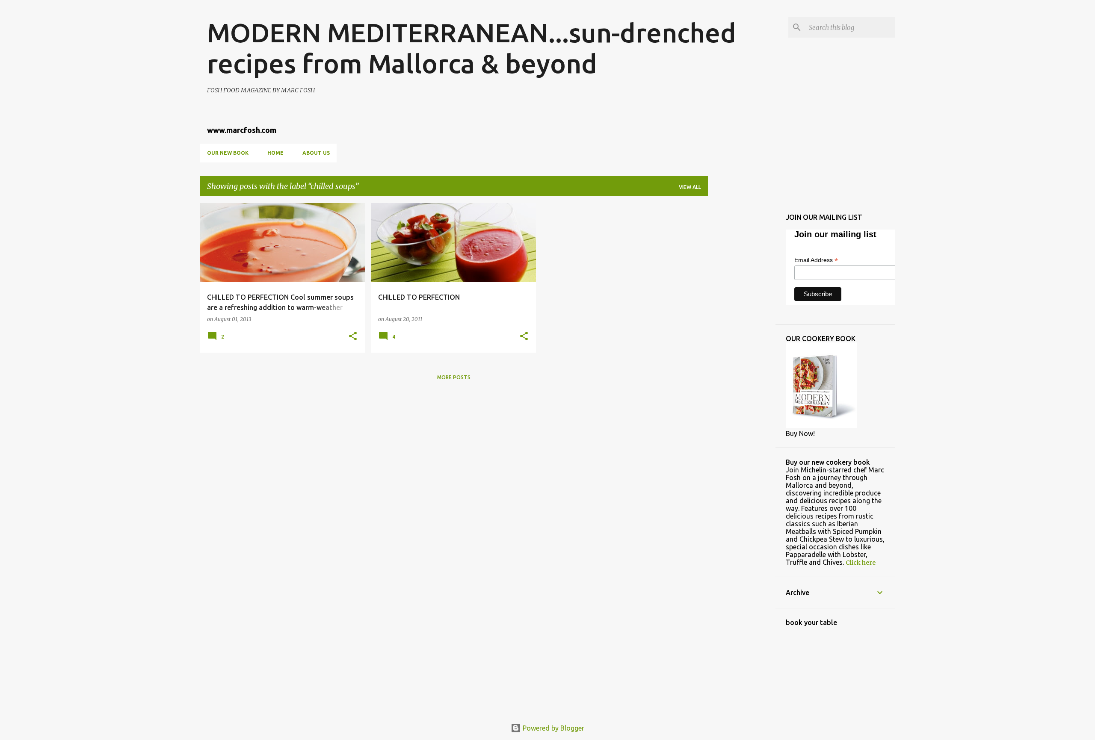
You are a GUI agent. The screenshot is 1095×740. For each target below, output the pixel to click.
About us (316, 153)
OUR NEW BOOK (228, 153)
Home (275, 153)
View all (690, 187)
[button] (353, 336)
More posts (454, 377)
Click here (861, 562)
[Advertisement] (741, 331)
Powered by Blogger (552, 728)
